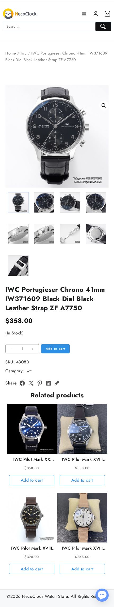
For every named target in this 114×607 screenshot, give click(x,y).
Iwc (24, 53)
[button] (104, 105)
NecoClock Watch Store (45, 596)
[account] (96, 14)
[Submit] (103, 26)
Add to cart (55, 348)
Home (10, 53)
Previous (11, 154)
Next (102, 154)
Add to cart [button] (32, 480)
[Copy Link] (56, 383)
